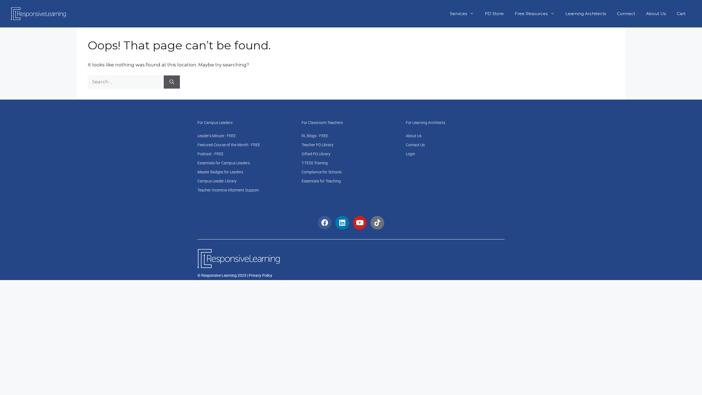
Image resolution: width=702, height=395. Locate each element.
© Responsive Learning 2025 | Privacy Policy (234, 275)
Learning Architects (585, 13)
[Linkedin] (342, 223)
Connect (626, 13)
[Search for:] (126, 81)
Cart (681, 13)
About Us (656, 13)
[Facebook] (325, 223)
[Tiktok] (377, 223)
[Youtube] (360, 223)
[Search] (172, 82)
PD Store (494, 13)
